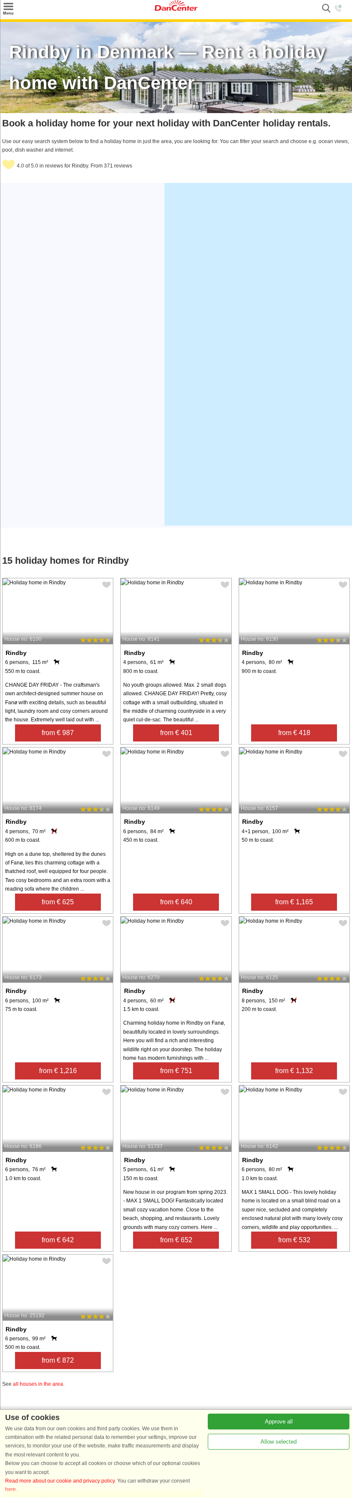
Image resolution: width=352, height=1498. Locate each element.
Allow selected (279, 1441)
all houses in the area (38, 1384)
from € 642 (58, 1240)
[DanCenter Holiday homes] (176, 9)
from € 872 (58, 1360)
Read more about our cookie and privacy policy (60, 1481)
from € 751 (176, 1070)
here (10, 1489)
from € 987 (58, 732)
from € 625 (58, 902)
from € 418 (294, 732)
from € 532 (294, 1240)
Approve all (279, 1421)
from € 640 (176, 902)
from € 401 (176, 732)
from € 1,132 (294, 1070)
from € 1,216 (58, 1070)
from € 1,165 (294, 902)
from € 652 (176, 1240)
